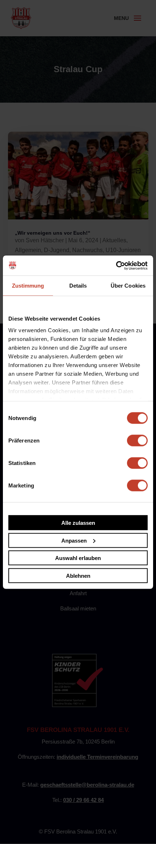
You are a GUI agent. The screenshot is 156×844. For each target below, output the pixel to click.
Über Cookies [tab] (128, 286)
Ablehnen (78, 575)
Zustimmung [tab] (28, 286)
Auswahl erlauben (78, 558)
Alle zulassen (78, 523)
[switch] (137, 440)
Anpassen (74, 540)
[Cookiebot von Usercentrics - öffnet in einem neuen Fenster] (116, 265)
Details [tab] (78, 286)
